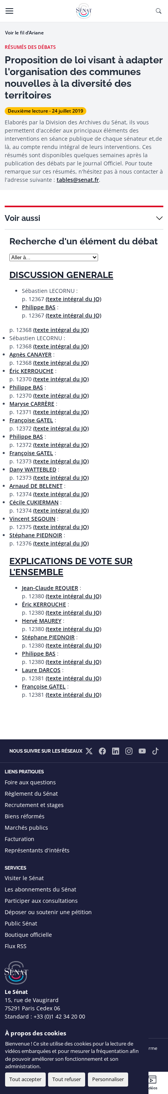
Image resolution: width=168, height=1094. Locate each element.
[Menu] (9, 11)
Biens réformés (25, 816)
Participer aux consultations (41, 900)
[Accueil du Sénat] (84, 11)
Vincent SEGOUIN (32, 518)
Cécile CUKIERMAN (34, 502)
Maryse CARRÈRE (31, 403)
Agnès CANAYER (30, 354)
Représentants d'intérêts (37, 850)
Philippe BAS (38, 307)
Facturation (19, 839)
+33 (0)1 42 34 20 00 (59, 1016)
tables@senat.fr (78, 179)
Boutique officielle (28, 934)
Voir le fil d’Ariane (24, 32)
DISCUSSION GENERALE (61, 274)
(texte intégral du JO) (73, 299)
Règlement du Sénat (31, 793)
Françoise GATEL (31, 420)
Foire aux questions (30, 782)
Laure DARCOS (41, 670)
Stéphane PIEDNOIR (35, 535)
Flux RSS (16, 946)
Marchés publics (26, 827)
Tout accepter (25, 1079)
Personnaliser (108, 1079)
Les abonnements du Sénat (40, 889)
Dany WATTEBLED (32, 469)
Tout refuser (66, 1079)
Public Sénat (21, 923)
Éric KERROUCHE (31, 371)
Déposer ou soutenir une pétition (48, 912)
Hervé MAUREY (41, 620)
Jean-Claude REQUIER (50, 588)
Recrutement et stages (34, 805)
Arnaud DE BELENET (36, 486)
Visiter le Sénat (24, 878)
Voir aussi (22, 218)
